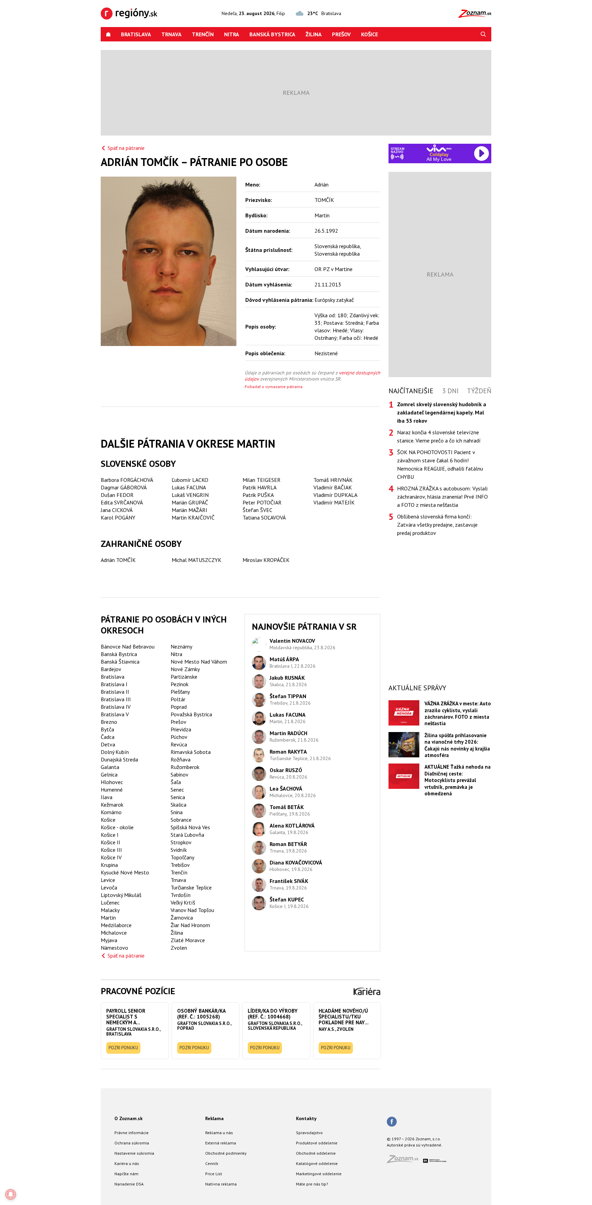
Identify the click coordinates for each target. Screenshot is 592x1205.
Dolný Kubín (115, 751)
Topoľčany (182, 857)
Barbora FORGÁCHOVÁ (127, 479)
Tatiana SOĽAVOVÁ (264, 517)
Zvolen (179, 947)
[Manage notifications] (10, 1194)
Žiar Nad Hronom (190, 925)
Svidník (179, 849)
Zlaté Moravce (188, 940)
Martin (108, 917)
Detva (108, 744)
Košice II (110, 842)
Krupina (109, 864)
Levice (108, 879)
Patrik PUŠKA (258, 494)
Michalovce (114, 932)
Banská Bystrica (272, 34)
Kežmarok (112, 804)
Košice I (110, 834)
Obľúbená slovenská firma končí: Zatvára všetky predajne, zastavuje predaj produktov (437, 524)
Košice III (111, 849)
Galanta (110, 767)
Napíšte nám (126, 1173)
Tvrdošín (180, 895)
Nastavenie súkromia (134, 1153)
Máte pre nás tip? (312, 1184)
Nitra (231, 34)
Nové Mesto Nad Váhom (199, 661)
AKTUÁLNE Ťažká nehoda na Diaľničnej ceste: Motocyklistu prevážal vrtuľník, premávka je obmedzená (457, 780)
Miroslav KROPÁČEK (266, 559)
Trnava (171, 34)
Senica (178, 797)
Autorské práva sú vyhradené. (414, 1145)
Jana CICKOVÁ (117, 510)
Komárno (111, 812)
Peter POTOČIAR (262, 502)
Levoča (109, 887)
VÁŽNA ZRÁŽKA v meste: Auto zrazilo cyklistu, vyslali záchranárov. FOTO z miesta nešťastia (457, 713)
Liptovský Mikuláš (121, 895)
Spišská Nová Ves (190, 827)
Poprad (179, 706)
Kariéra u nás (126, 1163)
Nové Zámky (185, 669)
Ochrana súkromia (131, 1142)
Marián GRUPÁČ (190, 502)
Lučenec (110, 902)
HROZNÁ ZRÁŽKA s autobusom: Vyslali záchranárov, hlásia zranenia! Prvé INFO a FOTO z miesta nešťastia (442, 496)
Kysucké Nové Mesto (125, 872)
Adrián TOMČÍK (118, 559)
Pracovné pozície (138, 991)
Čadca (107, 736)
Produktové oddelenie (316, 1142)
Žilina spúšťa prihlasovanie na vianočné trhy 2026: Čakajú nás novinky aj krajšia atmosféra (457, 745)
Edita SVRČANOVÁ (122, 502)
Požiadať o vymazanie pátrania (274, 386)
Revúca (179, 744)
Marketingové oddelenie (319, 1173)
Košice (369, 34)
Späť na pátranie (126, 147)
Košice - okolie (117, 827)
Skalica (178, 804)
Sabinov (179, 774)
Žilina (314, 34)
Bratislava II (115, 691)
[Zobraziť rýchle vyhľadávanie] (483, 34)
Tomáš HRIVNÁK (333, 479)
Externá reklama (220, 1142)
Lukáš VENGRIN (190, 494)
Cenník (211, 1163)
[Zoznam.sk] (405, 1161)
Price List (213, 1173)
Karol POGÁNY (118, 517)
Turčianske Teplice (191, 887)
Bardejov (111, 669)
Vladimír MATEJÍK (334, 502)
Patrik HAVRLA (259, 487)
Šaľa (176, 782)
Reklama (214, 1118)
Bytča (107, 729)
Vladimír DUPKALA (335, 494)
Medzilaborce (116, 925)
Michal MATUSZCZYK (196, 559)
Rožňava (180, 759)
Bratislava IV (116, 706)
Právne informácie (131, 1132)
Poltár (178, 699)
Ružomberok (185, 767)
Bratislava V (115, 714)
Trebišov (180, 864)
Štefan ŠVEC (257, 510)
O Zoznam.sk (128, 1118)
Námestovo (114, 947)
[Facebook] (392, 1122)
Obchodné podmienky (226, 1153)
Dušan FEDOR (117, 494)
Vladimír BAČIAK (332, 487)
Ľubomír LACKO (190, 479)
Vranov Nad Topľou (192, 910)
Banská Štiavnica (120, 661)
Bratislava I (114, 684)
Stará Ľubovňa (187, 834)
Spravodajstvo (309, 1132)
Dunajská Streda (119, 759)
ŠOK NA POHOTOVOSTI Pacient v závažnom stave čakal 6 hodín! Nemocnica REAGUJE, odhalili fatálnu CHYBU (440, 464)
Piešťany (180, 691)
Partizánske (184, 676)
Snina (177, 812)
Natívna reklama (221, 1184)
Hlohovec (112, 782)
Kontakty (306, 1118)
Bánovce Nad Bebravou (128, 646)
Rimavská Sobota (191, 751)
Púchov (179, 736)
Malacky (110, 910)
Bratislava (136, 34)
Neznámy (181, 646)
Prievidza (181, 729)
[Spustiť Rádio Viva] (439, 148)
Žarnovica (182, 917)
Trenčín (203, 34)
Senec (177, 789)
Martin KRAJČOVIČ (193, 517)
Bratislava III (116, 699)
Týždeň (479, 390)
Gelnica (109, 774)
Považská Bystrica (191, 714)
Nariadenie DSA (129, 1184)
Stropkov (181, 842)
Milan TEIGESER (262, 479)
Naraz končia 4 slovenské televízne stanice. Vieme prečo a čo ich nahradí (439, 436)
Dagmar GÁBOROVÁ (124, 487)
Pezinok (179, 684)
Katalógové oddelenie (317, 1163)
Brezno (109, 721)
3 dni (450, 390)
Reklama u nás (219, 1132)
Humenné (112, 789)
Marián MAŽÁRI (189, 510)
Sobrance (181, 819)
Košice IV (111, 857)
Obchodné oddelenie (316, 1153)
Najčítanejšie (410, 390)
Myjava (109, 940)
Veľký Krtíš (183, 902)
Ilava (106, 797)
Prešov (341, 34)
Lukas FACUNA (189, 487)
